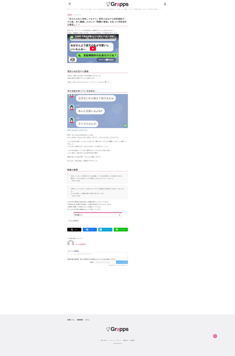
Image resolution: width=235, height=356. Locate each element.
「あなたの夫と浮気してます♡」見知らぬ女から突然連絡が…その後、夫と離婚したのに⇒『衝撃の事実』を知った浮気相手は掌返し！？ (120, 9)
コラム (87, 320)
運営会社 (125, 340)
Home (69, 9)
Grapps (120, 343)
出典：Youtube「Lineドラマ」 (77, 130)
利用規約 (132, 340)
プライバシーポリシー (115, 340)
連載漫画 (80, 320)
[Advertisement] (97, 286)
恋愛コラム (71, 320)
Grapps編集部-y (81, 244)
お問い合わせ (104, 340)
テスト (75, 9)
